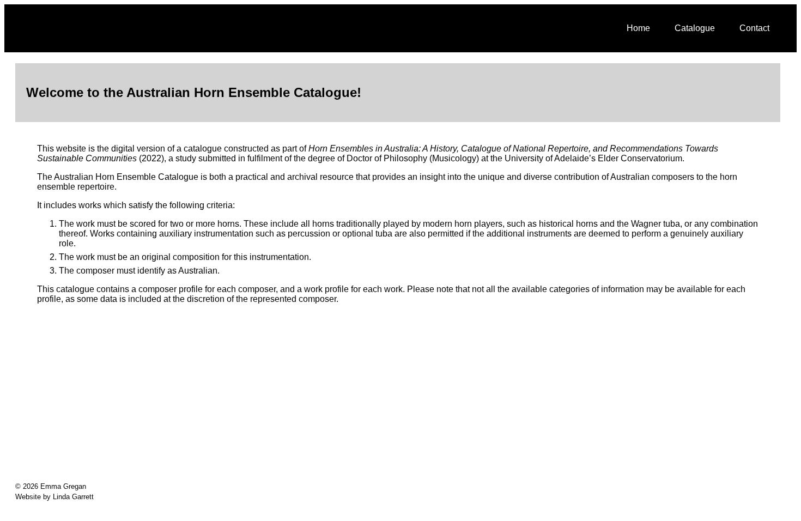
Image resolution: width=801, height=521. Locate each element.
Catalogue (695, 28)
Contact (754, 28)
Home (638, 28)
